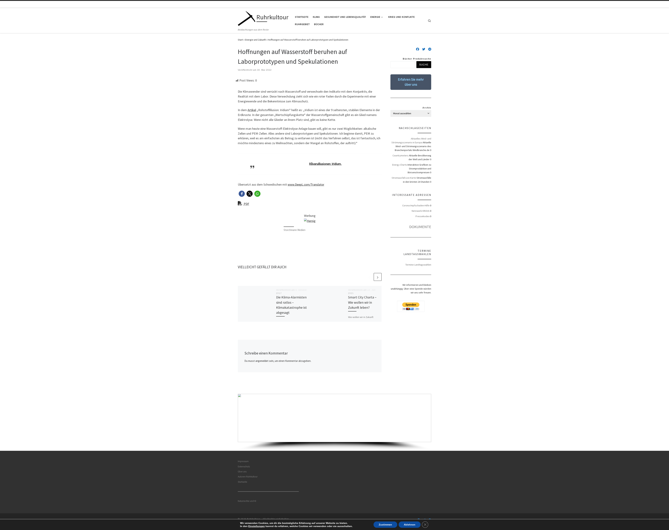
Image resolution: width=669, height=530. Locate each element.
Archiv (426, 108)
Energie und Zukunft (255, 39)
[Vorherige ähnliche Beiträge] (369, 277)
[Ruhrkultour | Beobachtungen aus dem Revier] (246, 18)
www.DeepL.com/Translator (306, 184)
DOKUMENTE (420, 226)
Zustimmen (385, 524)
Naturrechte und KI (247, 501)
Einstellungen (256, 526)
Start (240, 39)
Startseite (242, 481)
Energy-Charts (399, 164)
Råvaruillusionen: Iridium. (325, 164)
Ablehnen (409, 524)
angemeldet (261, 361)
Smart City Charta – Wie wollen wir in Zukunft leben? (362, 302)
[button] (242, 194)
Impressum (243, 461)
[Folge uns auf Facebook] (417, 49)
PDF (246, 204)
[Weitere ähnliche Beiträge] (378, 277)
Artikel (252, 110)
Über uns (242, 471)
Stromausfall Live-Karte (404, 177)
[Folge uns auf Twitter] (423, 49)
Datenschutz (244, 466)
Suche (423, 64)
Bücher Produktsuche (417, 59)
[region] (334, 422)
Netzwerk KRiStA (420, 210)
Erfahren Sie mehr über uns (411, 82)
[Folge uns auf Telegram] (429, 49)
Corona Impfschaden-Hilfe (415, 205)
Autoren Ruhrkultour (247, 476)
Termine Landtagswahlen (418, 264)
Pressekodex (422, 216)
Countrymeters (400, 155)
